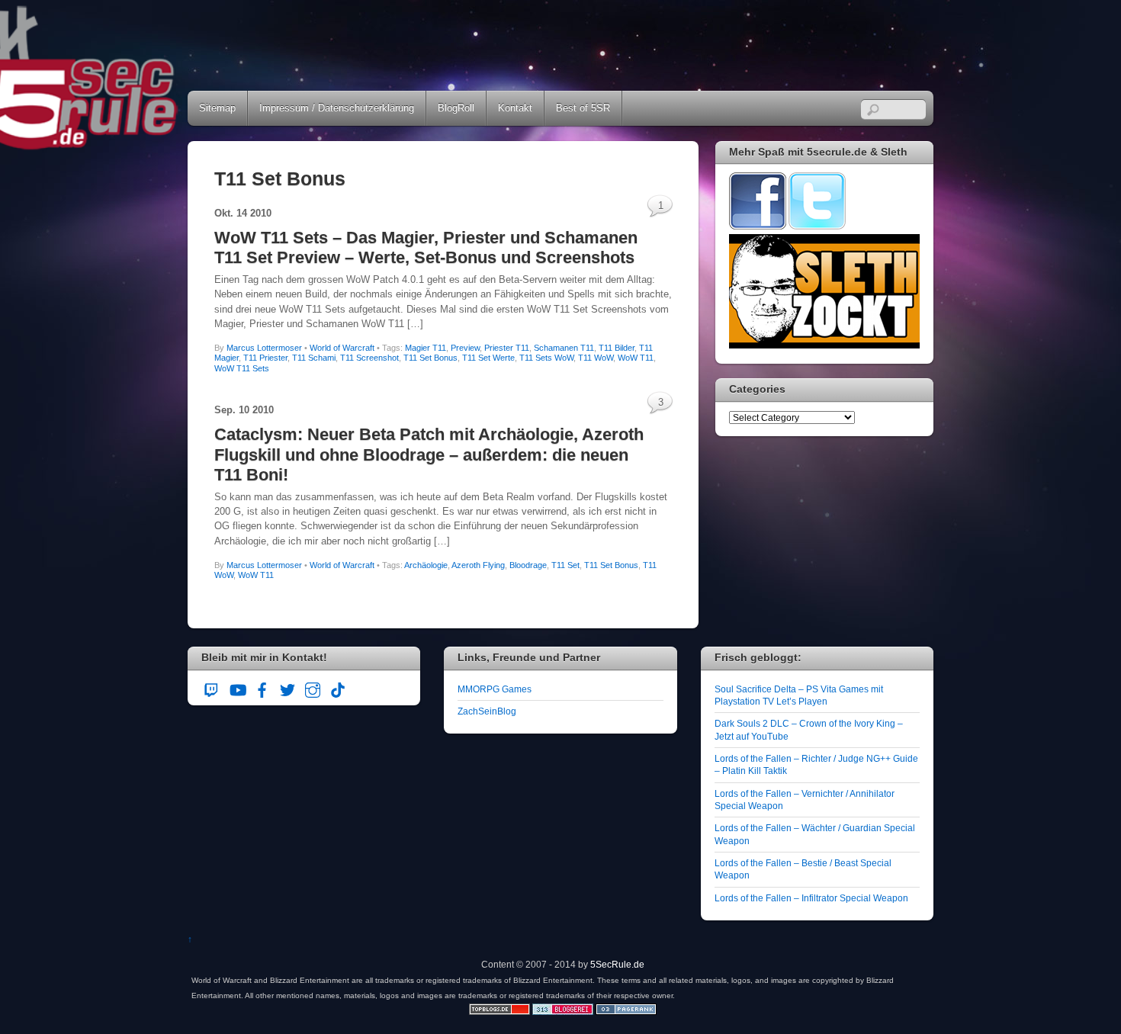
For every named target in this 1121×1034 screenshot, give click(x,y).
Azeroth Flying (478, 565)
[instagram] (312, 688)
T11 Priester (265, 357)
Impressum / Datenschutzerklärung (336, 108)
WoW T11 (636, 357)
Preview (465, 347)
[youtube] (237, 688)
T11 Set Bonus (430, 357)
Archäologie (426, 565)
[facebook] (262, 688)
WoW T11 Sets (241, 368)
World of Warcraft (342, 347)
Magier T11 (425, 347)
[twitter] (287, 688)
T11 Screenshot (369, 357)
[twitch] (212, 688)
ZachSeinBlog (487, 711)
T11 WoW (595, 357)
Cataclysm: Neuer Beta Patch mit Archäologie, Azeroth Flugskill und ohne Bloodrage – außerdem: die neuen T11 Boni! (429, 454)
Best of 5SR (583, 108)
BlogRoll (456, 108)
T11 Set (565, 565)
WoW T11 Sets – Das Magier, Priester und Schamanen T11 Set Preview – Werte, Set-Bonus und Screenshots (426, 247)
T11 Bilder (616, 347)
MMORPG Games (495, 689)
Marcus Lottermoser (264, 347)
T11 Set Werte (488, 357)
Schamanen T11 (564, 347)
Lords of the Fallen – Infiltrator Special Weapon (811, 898)
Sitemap (217, 108)
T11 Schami (314, 357)
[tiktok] (338, 688)
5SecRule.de (617, 964)
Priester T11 (506, 347)
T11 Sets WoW (546, 357)
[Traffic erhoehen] (626, 1011)
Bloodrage (528, 565)
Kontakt (515, 108)
